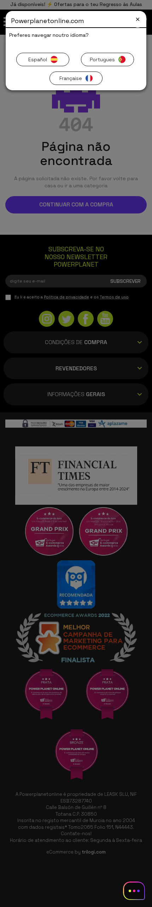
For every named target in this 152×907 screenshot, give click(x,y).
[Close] (137, 19)
